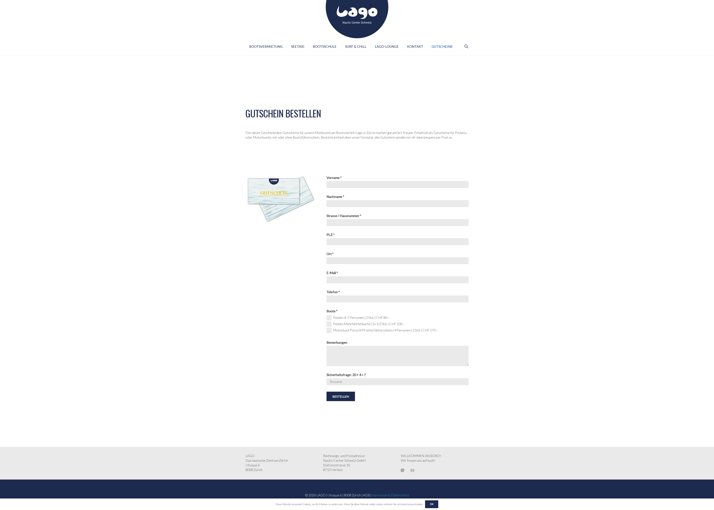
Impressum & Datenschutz (390, 495)
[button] (466, 46)
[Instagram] (402, 470)
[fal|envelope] (412, 470)
